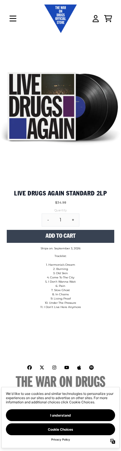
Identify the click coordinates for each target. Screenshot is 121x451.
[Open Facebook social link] (29, 367)
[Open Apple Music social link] (79, 367)
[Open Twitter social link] (42, 367)
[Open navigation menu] (13, 18)
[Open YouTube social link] (66, 367)
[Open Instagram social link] (54, 367)
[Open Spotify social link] (91, 367)
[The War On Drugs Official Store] (60, 19)
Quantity (60, 210)
